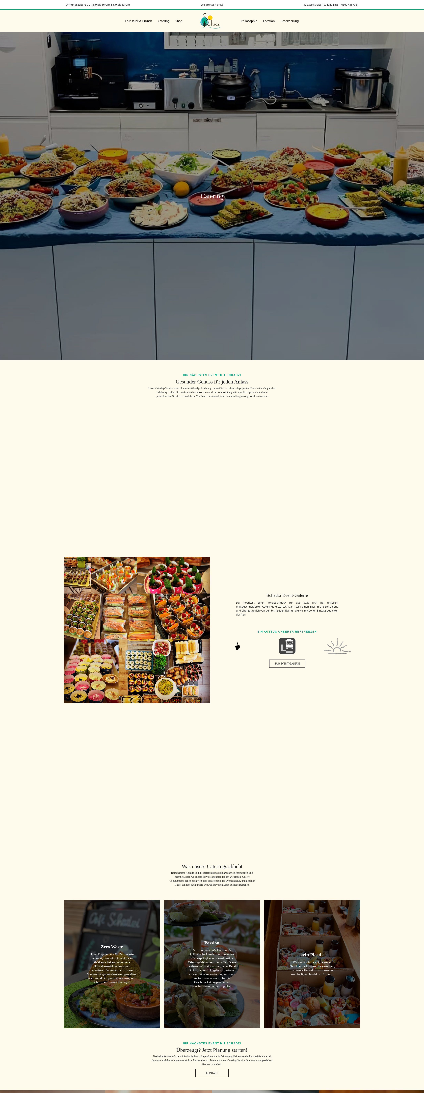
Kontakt (212, 1073)
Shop (179, 21)
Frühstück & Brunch (138, 21)
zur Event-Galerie (287, 663)
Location (269, 21)
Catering (164, 21)
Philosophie (249, 21)
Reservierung (290, 21)
